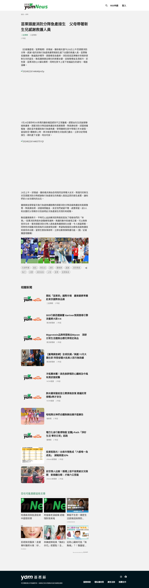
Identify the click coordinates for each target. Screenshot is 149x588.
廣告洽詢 (111, 582)
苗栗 (56, 272)
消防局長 (40, 272)
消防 (51, 267)
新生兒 (43, 267)
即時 (26, 14)
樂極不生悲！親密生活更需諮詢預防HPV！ (77, 517)
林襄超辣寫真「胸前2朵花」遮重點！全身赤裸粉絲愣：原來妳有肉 (54, 544)
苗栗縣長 (65, 272)
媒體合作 (122, 582)
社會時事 (25, 267)
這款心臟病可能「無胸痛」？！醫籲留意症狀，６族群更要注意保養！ (77, 544)
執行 (24, 272)
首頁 (22, 14)
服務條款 (87, 582)
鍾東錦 (59, 267)
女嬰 (31, 272)
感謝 (67, 267)
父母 (49, 272)
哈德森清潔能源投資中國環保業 (31, 517)
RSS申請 (114, 5)
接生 (35, 267)
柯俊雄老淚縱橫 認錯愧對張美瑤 (54, 517)
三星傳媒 (24, 35)
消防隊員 (76, 267)
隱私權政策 (99, 582)
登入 (124, 5)
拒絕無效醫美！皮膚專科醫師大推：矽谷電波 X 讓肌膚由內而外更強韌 (31, 544)
